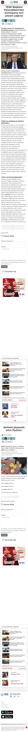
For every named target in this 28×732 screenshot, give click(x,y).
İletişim (2, 703)
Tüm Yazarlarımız (22, 400)
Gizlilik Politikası (4, 706)
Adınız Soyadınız (7, 241)
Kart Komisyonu (5, 228)
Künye (2, 701)
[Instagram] (18, 696)
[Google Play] (14, 712)
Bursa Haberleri (20, 228)
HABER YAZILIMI (5, 724)
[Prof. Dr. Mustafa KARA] (5, 414)
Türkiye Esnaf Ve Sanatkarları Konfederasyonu (13, 226)
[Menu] (25, 2)
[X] (14, 696)
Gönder (4, 266)
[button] (12, 420)
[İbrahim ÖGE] (5, 674)
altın (3, 450)
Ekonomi (13, 228)
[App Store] (14, 716)
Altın (3, 446)
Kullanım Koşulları (5, 707)
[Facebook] (10, 696)
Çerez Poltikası (4, 704)
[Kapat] (26, 727)
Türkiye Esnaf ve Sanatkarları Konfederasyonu (12, 29)
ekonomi (8, 194)
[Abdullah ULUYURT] (5, 406)
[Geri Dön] (2, 2)
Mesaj (3, 247)
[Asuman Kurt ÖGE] (5, 683)
